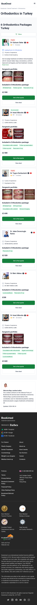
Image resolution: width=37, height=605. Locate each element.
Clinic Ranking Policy (8, 490)
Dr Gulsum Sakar (16, 42)
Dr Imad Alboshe (16, 113)
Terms (3, 475)
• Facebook (9, 436)
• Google (8, 432)
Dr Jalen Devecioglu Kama (18, 232)
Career (21, 456)
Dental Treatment (12, 8)
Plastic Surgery (6, 446)
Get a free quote (18, 97)
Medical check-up (7, 459)
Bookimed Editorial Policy (7, 494)
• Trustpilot (9, 429)
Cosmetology (5, 453)
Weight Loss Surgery (8, 456)
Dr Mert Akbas (16, 273)
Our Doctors (23, 453)
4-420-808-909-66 (27, 471)
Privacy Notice (6, 478)
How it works (23, 449)
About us (22, 446)
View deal (18, 102)
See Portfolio (18, 76)
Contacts (22, 459)
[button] (18, 34)
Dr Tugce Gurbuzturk (18, 173)
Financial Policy (6, 487)
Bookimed (3, 8)
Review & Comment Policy (7, 482)
